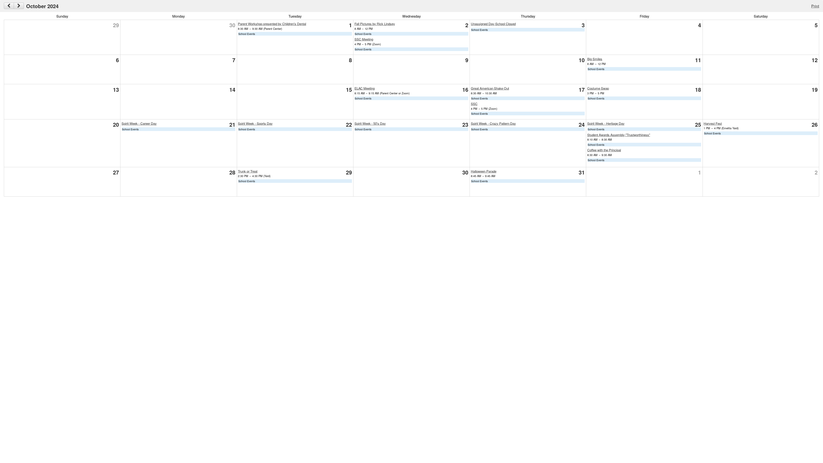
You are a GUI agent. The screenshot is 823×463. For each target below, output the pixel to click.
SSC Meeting (363, 39)
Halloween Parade (483, 171)
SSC (474, 103)
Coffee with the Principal (604, 150)
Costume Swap (598, 88)
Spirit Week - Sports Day (255, 123)
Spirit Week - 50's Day (370, 123)
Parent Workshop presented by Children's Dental (272, 23)
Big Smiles (594, 59)
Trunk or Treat (247, 171)
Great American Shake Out (490, 88)
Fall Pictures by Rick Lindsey (374, 23)
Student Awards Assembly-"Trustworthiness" (618, 134)
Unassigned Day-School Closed (493, 23)
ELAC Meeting (364, 88)
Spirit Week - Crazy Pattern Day (493, 123)
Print (815, 6)
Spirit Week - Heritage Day (606, 123)
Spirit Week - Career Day (139, 123)
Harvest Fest (713, 123)
